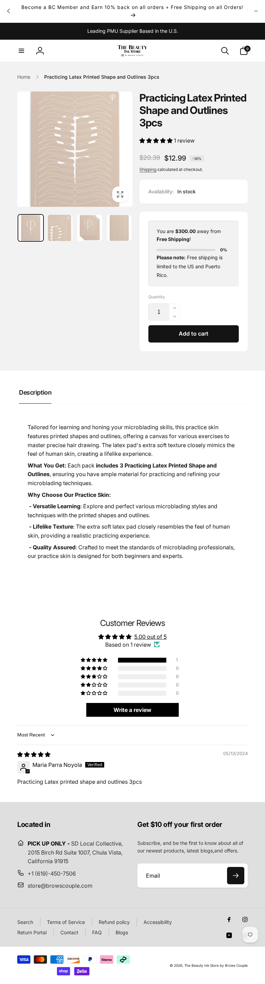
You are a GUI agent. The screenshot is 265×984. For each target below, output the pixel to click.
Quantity (156, 297)
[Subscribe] (235, 875)
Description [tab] (35, 392)
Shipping (147, 169)
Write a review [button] (132, 709)
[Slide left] (9, 11)
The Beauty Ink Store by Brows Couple (216, 965)
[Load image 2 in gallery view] (60, 228)
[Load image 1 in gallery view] (30, 228)
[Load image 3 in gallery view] (89, 228)
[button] (21, 50)
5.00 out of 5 (150, 636)
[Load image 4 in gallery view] (119, 228)
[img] (33, 754)
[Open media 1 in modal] (74, 149)
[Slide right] (256, 11)
